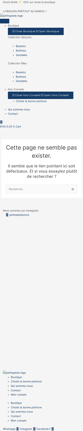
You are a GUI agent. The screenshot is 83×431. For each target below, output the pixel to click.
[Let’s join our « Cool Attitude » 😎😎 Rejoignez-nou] (31, 245)
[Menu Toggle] (4, 21)
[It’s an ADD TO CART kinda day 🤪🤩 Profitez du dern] (52, 254)
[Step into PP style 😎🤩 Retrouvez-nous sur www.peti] (10, 315)
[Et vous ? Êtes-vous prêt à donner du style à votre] (31, 324)
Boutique (16, 377)
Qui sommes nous (22, 385)
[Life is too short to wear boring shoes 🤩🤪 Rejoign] (10, 252)
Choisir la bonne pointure (26, 381)
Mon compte (18, 394)
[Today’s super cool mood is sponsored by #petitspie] (52, 320)
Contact (16, 390)
